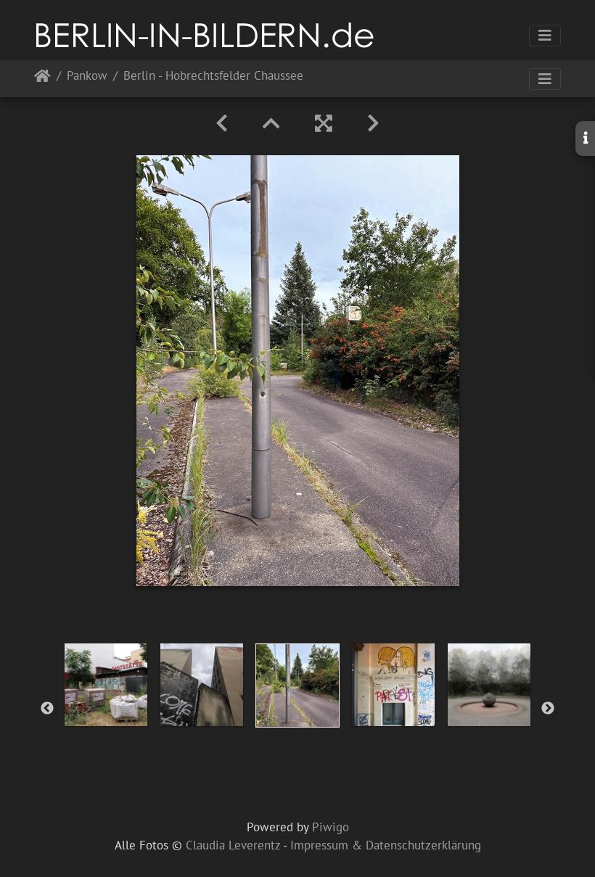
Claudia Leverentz (233, 845)
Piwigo (330, 827)
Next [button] (548, 708)
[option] (106, 684)
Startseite (42, 79)
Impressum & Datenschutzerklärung (385, 845)
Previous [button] (47, 708)
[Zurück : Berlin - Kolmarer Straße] (221, 123)
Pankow (87, 76)
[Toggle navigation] (545, 35)
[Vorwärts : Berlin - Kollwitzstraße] (373, 123)
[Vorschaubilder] (271, 123)
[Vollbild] (324, 123)
